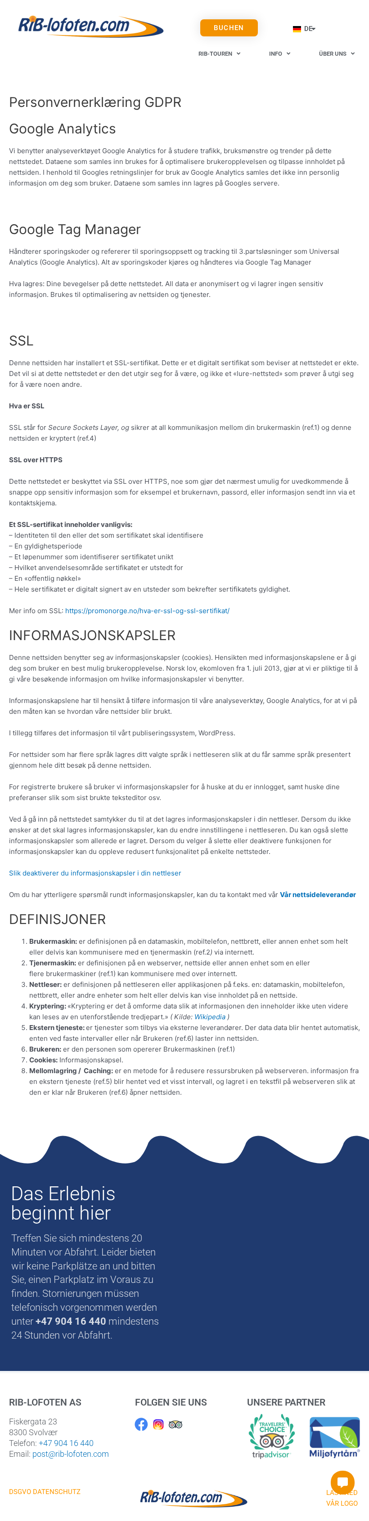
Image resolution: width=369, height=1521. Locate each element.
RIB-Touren (215, 53)
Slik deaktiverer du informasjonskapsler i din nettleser (95, 873)
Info (275, 53)
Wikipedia (209, 1017)
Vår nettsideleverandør (318, 894)
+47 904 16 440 (66, 1443)
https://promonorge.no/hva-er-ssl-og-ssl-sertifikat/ (148, 610)
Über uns (332, 53)
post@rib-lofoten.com (70, 1454)
